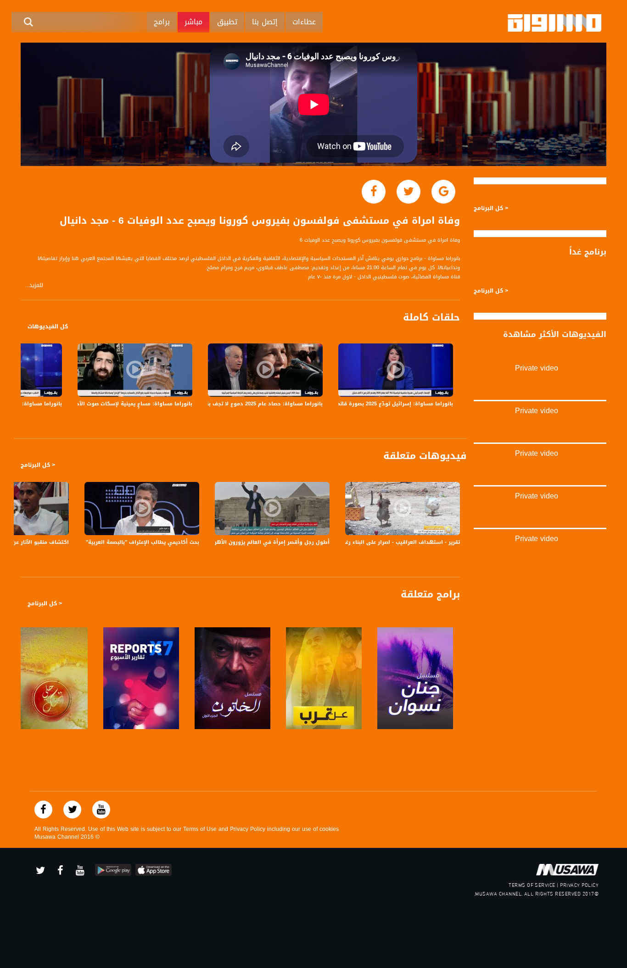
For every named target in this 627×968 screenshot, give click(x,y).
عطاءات (304, 22)
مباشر (193, 22)
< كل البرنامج (38, 465)
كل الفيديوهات (48, 326)
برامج (162, 22)
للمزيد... (34, 285)
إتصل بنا (265, 22)
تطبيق (227, 22)
